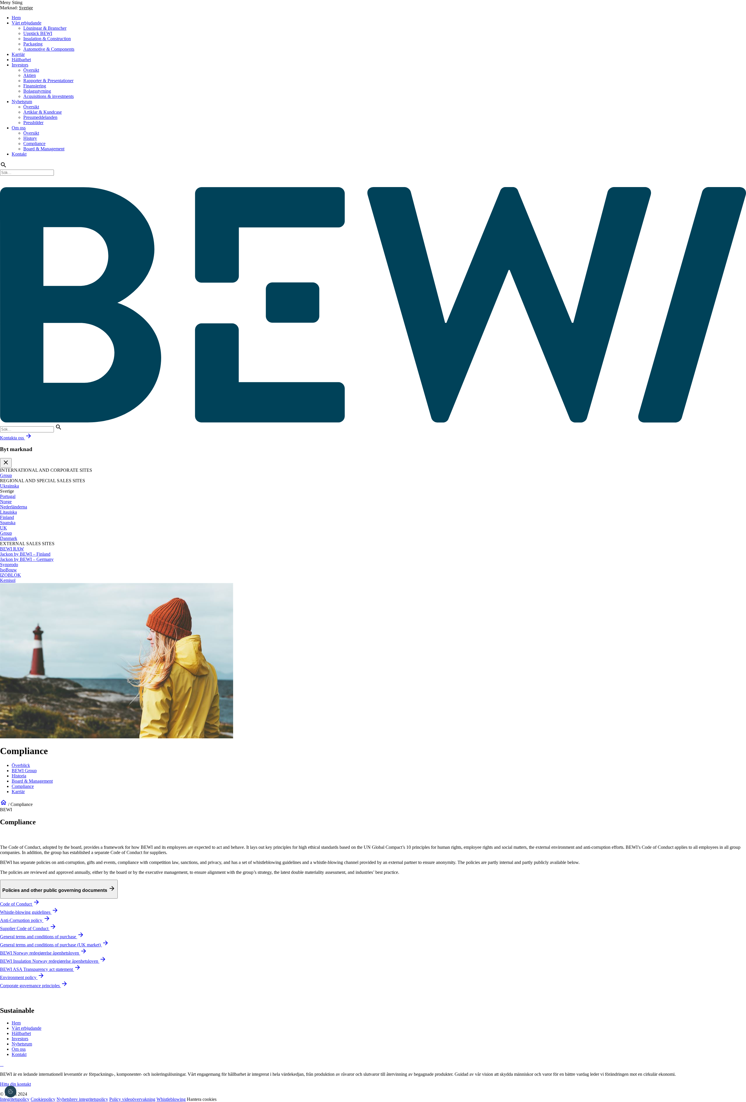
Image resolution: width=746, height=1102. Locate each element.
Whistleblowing (171, 1099)
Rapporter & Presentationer (48, 80)
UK (3, 527)
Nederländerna (13, 506)
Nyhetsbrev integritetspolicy (82, 1099)
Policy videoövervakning (132, 1099)
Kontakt (19, 154)
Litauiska (8, 512)
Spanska (7, 522)
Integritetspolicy (14, 1099)
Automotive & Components (48, 49)
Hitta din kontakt (15, 1084)
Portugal (7, 496)
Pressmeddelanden (40, 117)
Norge (6, 501)
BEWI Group (24, 770)
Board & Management (43, 148)
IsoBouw (8, 569)
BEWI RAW (12, 548)
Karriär (18, 54)
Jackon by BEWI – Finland (25, 554)
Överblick (21, 765)
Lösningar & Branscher (44, 28)
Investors (20, 64)
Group (6, 475)
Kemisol (7, 580)
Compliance (34, 143)
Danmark (8, 538)
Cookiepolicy (43, 1099)
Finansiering (34, 85)
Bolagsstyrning (37, 91)
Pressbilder (33, 122)
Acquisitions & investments (48, 96)
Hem (16, 17)
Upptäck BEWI (37, 33)
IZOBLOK (10, 575)
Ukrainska (9, 485)
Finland (7, 517)
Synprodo (9, 564)
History (30, 138)
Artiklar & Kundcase (42, 112)
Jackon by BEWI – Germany (27, 559)
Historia (19, 775)
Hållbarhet (21, 59)
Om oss (19, 127)
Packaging (33, 43)
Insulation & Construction (47, 38)
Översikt (31, 70)
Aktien (29, 75)
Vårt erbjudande (26, 22)
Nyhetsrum (22, 101)
